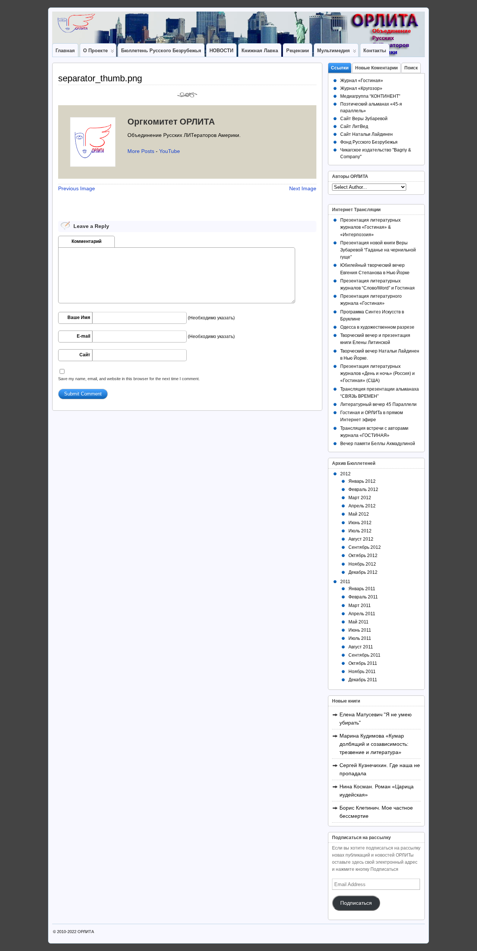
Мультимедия (333, 50)
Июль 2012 (360, 531)
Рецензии (297, 50)
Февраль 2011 (363, 597)
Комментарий (86, 241)
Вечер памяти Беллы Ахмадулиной (377, 443)
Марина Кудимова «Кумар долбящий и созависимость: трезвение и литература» (373, 744)
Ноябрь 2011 (362, 671)
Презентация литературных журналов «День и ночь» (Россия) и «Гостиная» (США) (377, 373)
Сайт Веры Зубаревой (364, 118)
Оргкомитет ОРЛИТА (171, 121)
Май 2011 (358, 622)
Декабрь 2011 (362, 679)
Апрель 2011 (361, 613)
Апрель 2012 (362, 506)
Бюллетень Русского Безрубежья (161, 50)
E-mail (83, 336)
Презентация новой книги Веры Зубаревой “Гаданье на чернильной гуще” (378, 250)
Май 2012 (358, 514)
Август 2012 (360, 539)
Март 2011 (359, 605)
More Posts (140, 151)
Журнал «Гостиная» (361, 80)
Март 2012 (359, 497)
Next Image (302, 188)
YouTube (169, 151)
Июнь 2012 (360, 522)
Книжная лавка (259, 50)
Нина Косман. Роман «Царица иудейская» (376, 790)
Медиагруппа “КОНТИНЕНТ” (370, 96)
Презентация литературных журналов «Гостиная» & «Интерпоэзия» (370, 227)
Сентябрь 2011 (364, 655)
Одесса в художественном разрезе (377, 327)
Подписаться (356, 903)
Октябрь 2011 (362, 663)
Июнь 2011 (359, 630)
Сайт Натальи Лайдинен (366, 134)
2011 (345, 581)
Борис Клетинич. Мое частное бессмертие (376, 812)
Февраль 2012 (363, 489)
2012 (345, 473)
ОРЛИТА (86, 931)
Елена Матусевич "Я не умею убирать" (375, 718)
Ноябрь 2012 (362, 564)
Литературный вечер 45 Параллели (378, 404)
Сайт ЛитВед (354, 126)
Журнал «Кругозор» (361, 88)
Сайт (84, 354)
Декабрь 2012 (363, 572)
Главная (65, 50)
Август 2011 (360, 647)
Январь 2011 (361, 588)
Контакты (374, 50)
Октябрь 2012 (363, 555)
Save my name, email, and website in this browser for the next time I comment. (129, 378)
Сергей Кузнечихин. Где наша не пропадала (379, 769)
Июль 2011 (359, 638)
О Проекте (95, 50)
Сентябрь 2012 (364, 547)
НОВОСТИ (221, 50)
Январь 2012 (362, 481)
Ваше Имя (78, 317)
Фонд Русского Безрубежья (369, 142)
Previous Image (76, 188)
